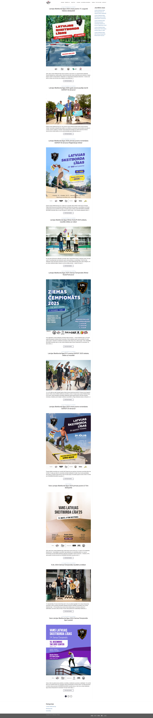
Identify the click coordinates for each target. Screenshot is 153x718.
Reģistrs (73, 2)
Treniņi (93, 2)
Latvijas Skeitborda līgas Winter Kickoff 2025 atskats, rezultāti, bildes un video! (100, 29)
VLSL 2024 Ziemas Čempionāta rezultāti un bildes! (68, 565)
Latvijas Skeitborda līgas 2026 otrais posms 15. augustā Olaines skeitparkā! (100, 12)
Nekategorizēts (49, 708)
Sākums (62, 2)
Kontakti (104, 2)
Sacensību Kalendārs (85, 2)
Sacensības (73, 86)
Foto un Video (98, 2)
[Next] (71, 696)
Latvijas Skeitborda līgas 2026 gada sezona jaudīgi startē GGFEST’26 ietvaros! (100, 17)
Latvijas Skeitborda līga (66, 86)
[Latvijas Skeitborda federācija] (51, 2)
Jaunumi (78, 2)
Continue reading (68, 346)
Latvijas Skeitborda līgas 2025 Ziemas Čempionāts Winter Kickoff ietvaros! (99, 34)
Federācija (67, 2)
